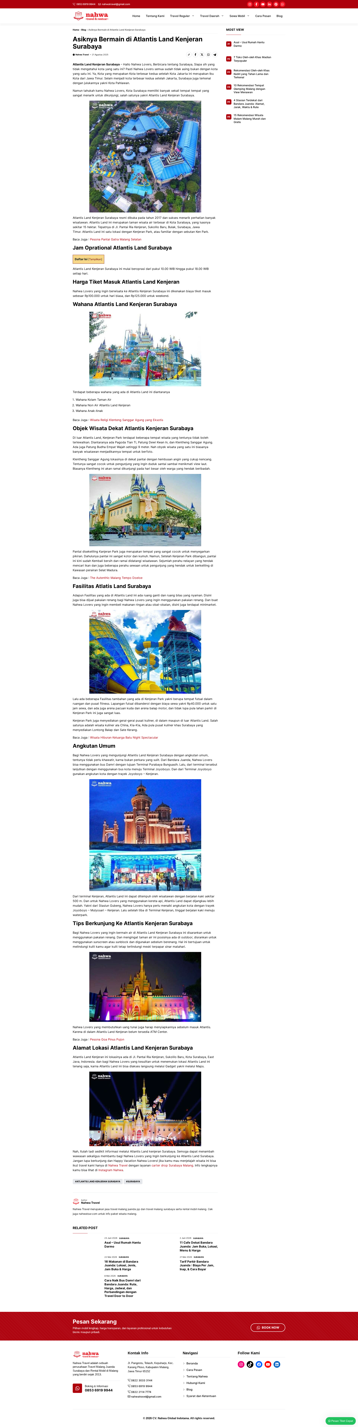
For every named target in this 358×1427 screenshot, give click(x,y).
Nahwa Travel (82, 54)
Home (136, 16)
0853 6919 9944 (85, 4)
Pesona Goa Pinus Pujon (107, 1039)
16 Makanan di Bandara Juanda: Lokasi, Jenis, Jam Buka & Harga (121, 1265)
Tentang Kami (155, 16)
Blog (279, 16)
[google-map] (77, 1388)
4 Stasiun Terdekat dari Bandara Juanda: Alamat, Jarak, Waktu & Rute (249, 104)
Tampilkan (95, 259)
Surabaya (134, 1181)
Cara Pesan (263, 16)
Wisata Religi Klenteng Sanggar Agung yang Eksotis (127, 420)
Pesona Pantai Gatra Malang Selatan (115, 239)
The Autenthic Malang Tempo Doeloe (116, 578)
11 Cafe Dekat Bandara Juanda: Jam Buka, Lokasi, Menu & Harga (199, 1246)
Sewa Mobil (237, 16)
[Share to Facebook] (195, 54)
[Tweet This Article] (202, 54)
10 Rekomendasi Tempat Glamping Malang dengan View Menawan (249, 89)
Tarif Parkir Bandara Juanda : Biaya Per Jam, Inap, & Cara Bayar (197, 1265)
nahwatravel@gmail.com (116, 4)
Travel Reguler (180, 16)
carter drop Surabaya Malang (172, 1165)
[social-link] (250, 4)
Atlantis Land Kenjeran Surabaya (98, 1181)
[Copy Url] (189, 54)
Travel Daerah (209, 16)
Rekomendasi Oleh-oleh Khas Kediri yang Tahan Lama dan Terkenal (252, 74)
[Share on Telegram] (215, 54)
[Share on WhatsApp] (208, 54)
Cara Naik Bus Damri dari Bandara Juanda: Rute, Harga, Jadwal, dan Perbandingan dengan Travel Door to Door (122, 1288)
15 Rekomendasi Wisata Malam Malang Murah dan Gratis (250, 118)
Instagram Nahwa (110, 1170)
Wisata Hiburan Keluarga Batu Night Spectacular (124, 737)
